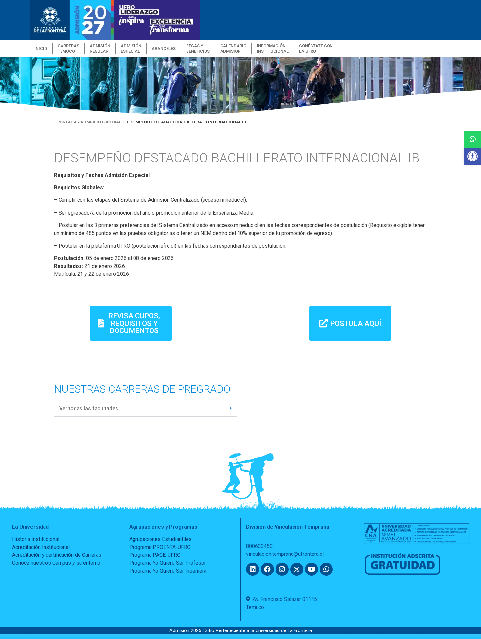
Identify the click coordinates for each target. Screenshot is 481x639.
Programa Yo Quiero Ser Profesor (167, 563)
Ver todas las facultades (88, 408)
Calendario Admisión (233, 48)
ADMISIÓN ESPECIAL (131, 48)
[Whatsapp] (326, 569)
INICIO (40, 48)
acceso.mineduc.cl (223, 200)
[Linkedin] (252, 569)
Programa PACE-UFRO (155, 555)
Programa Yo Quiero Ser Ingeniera (167, 571)
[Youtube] (311, 569)
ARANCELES (164, 48)
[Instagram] (282, 569)
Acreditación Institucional (41, 547)
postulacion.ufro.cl (154, 246)
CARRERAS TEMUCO (68, 48)
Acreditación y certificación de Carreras (56, 555)
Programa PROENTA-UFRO (160, 547)
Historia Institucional (35, 539)
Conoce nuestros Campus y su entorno (56, 563)
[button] (472, 156)
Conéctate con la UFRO (316, 48)
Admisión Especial (100, 122)
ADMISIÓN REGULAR (100, 48)
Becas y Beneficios (198, 48)
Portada (67, 122)
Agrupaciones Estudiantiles (160, 539)
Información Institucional (273, 48)
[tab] (145, 409)
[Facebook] (267, 569)
